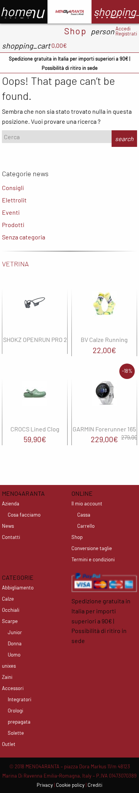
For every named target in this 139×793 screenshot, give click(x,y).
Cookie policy (70, 785)
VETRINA (15, 263)
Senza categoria (23, 237)
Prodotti (13, 224)
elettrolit (14, 200)
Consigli (13, 187)
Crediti (95, 785)
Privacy (45, 785)
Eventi (11, 212)
